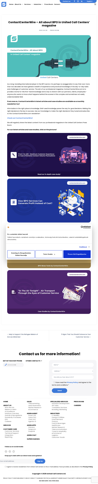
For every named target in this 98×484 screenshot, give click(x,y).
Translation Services (59, 407)
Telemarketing (33, 403)
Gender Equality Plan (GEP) (66, 478)
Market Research (34, 407)
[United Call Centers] (3, 4)
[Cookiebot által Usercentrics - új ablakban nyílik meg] (82, 227)
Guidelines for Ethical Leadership (47, 478)
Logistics (55, 435)
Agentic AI (32, 421)
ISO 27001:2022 (54, 481)
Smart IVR (32, 415)
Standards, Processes (13, 417)
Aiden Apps (31, 425)
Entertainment (57, 419)
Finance (55, 421)
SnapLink (31, 431)
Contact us (66, 1)
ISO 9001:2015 (43, 481)
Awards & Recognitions (13, 415)
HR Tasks (55, 405)
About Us (18, 4)
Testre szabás (48, 254)
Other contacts (33, 361)
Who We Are (9, 407)
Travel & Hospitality (59, 431)
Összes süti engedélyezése (77, 254)
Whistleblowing (18, 478)
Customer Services (12, 431)
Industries (37, 4)
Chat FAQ (32, 419)
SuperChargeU (33, 439)
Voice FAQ (32, 417)
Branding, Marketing (59, 409)
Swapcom (32, 429)
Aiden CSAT (31, 435)
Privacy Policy (72, 382)
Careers (57, 4)
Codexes (8, 421)
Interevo (31, 427)
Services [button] (27, 4)
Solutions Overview (12, 413)
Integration (9, 435)
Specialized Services (59, 401)
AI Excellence (10, 411)
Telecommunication (59, 429)
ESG (6, 419)
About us (7, 405)
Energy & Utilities (58, 417)
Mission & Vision (10, 409)
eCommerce (33, 409)
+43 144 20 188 (11, 365)
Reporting (8, 437)
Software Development (60, 403)
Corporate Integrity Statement (85, 478)
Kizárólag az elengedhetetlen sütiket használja (21, 254)
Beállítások (83, 247)
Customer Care (10, 429)
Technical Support (12, 433)
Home (11, 4)
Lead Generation (34, 405)
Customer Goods (58, 437)
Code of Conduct (30, 478)
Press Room (48, 4)
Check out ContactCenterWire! (20, 118)
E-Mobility (55, 415)
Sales (29, 401)
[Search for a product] (95, 4)
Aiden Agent (32, 413)
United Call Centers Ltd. (56, 474)
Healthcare (56, 425)
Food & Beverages (58, 423)
